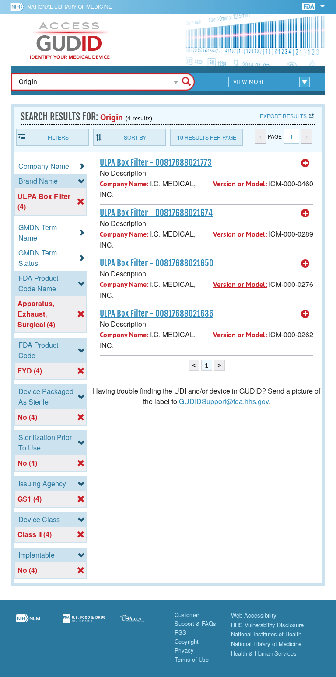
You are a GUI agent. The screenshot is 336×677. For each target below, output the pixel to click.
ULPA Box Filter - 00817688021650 (157, 263)
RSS (180, 632)
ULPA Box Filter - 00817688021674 (156, 213)
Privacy (184, 650)
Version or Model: (240, 183)
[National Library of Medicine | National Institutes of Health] (28, 624)
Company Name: (124, 183)
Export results (283, 115)
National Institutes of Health (266, 634)
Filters (58, 137)
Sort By (135, 137)
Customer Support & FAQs (195, 619)
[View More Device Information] (305, 163)
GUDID (70, 40)
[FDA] (309, 6)
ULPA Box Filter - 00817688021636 (157, 313)
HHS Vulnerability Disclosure (267, 625)
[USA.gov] (140, 624)
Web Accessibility (253, 615)
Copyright (187, 641)
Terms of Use (192, 659)
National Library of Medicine (69, 6)
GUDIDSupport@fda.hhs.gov (224, 401)
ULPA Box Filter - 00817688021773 (156, 162)
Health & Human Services (264, 653)
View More (249, 82)
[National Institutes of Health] (18, 6)
